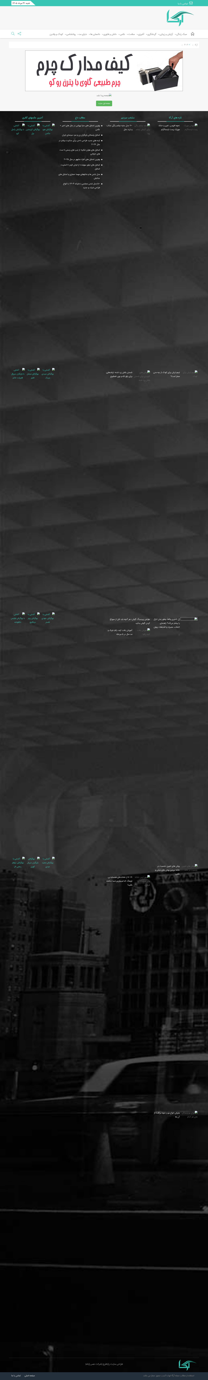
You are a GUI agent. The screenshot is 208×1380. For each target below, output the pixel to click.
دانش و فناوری (110, 34)
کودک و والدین (56, 34)
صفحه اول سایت (104, 103)
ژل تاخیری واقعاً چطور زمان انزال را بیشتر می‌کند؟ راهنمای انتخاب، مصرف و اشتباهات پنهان (167, 623)
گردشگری (152, 34)
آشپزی (141, 34)
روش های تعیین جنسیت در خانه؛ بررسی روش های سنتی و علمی (167, 870)
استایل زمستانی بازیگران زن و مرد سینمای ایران (81, 135)
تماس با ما (183, 4)
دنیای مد (83, 34)
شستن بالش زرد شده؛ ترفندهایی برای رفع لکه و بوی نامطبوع (119, 374)
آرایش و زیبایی (166, 34)
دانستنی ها (95, 34)
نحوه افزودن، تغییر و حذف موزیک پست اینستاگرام (169, 127)
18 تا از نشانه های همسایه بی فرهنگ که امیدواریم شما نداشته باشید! (119, 881)
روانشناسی (71, 34)
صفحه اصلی (30, 1376)
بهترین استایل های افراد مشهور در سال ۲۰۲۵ (82, 159)
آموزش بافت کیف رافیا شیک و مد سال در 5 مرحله (120, 632)
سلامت (131, 34)
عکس (122, 34)
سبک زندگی (181, 34)
